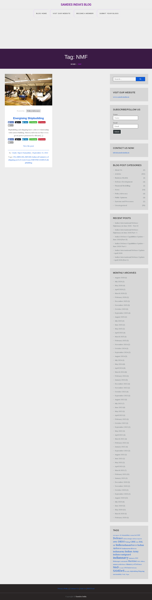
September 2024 (121, 352)
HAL (141, 541)
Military (143, 561)
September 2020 (121, 494)
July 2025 (118, 321)
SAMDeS (42, 160)
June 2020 (119, 506)
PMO (37, 160)
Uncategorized (121, 205)
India (34, 157)
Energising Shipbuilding (28, 118)
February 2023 (120, 419)
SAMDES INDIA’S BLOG (76, 4)
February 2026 (120, 297)
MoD (116, 567)
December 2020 (121, 482)
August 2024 (120, 356)
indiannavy (121, 558)
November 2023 (121, 388)
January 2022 (120, 447)
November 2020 (121, 486)
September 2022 (121, 427)
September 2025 (121, 313)
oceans (121, 568)
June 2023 (119, 407)
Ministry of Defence (134, 564)
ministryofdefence (119, 564)
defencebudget (127, 538)
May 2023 (118, 411)
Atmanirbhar (126, 535)
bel (136, 535)
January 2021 (120, 478)
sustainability (117, 574)
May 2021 (118, 462)
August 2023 (120, 399)
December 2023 (121, 384)
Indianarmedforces (129, 548)
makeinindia (124, 561)
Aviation (132, 535)
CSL (14, 157)
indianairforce (129, 545)
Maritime (132, 561)
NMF (33, 160)
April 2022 (119, 435)
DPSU (115, 542)
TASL (124, 574)
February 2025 (120, 340)
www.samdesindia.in (121, 97)
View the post (28, 146)
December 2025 (121, 301)
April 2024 (119, 368)
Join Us (83, 588)
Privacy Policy (63, 588)
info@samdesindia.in (121, 153)
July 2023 (118, 403)
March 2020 (119, 514)
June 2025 (119, 325)
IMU (30, 157)
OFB (125, 568)
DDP (138, 535)
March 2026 (119, 293)
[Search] (140, 79)
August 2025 (119, 317)
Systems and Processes (124, 201)
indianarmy (118, 551)
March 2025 (119, 337)
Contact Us (74, 588)
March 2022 (119, 439)
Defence (118, 538)
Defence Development (124, 182)
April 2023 (119, 415)
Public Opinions (121, 197)
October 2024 (120, 348)
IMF (26, 157)
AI (120, 535)
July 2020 (118, 502)
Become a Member (85, 13)
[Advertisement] (76, 33)
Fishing (127, 542)
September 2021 (121, 451)
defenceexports (137, 538)
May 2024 (119, 364)
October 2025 (120, 309)
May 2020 (119, 510)
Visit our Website (61, 13)
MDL (139, 561)
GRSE (19, 157)
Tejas (127, 574)
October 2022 (120, 423)
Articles (118, 174)
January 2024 (120, 380)
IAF (114, 545)
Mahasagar (116, 561)
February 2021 (120, 474)
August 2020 (120, 498)
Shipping (141, 571)
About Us (118, 170)
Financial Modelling (122, 186)
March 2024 (119, 372)
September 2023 (121, 396)
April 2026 (119, 289)
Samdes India (81, 596)
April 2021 (119, 466)
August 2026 (120, 278)
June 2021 (118, 458)
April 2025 (119, 333)
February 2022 (120, 443)
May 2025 (118, 329)
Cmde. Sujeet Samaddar (21, 153)
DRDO (121, 541)
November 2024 (121, 344)
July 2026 (118, 281)
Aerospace (116, 535)
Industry (132, 558)
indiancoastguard (122, 554)
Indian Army (132, 551)
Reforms (134, 568)
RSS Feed (90, 588)
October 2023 (120, 392)
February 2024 (120, 376)
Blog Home (41, 13)
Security (127, 571)
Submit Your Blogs (109, 13)
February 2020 (120, 517)
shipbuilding (134, 571)
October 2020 (120, 490)
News (117, 190)
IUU (136, 558)
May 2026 (118, 285)
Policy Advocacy (33, 111)
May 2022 (118, 431)
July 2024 (118, 360)
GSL (22, 157)
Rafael (129, 568)
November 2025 (121, 305)
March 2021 (119, 470)
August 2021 (119, 455)
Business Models (121, 178)
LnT (38, 157)
